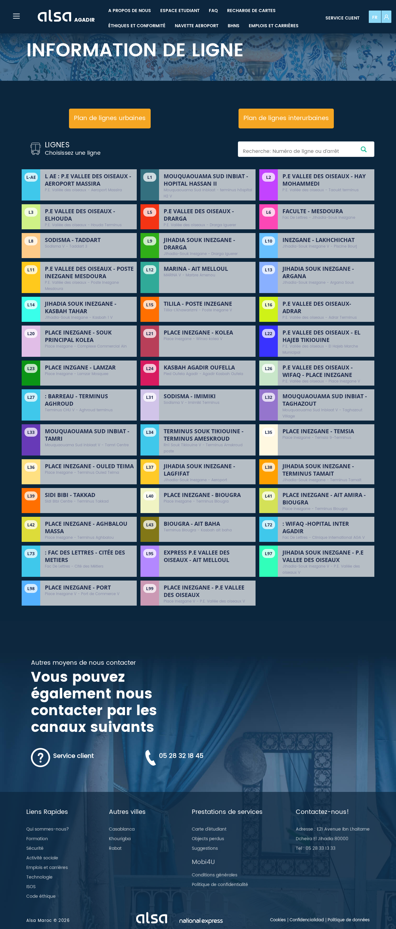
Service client (342, 18)
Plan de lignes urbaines (110, 118)
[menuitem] (130, 10)
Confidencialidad (307, 920)
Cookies (278, 920)
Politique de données (349, 920)
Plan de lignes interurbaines (286, 118)
